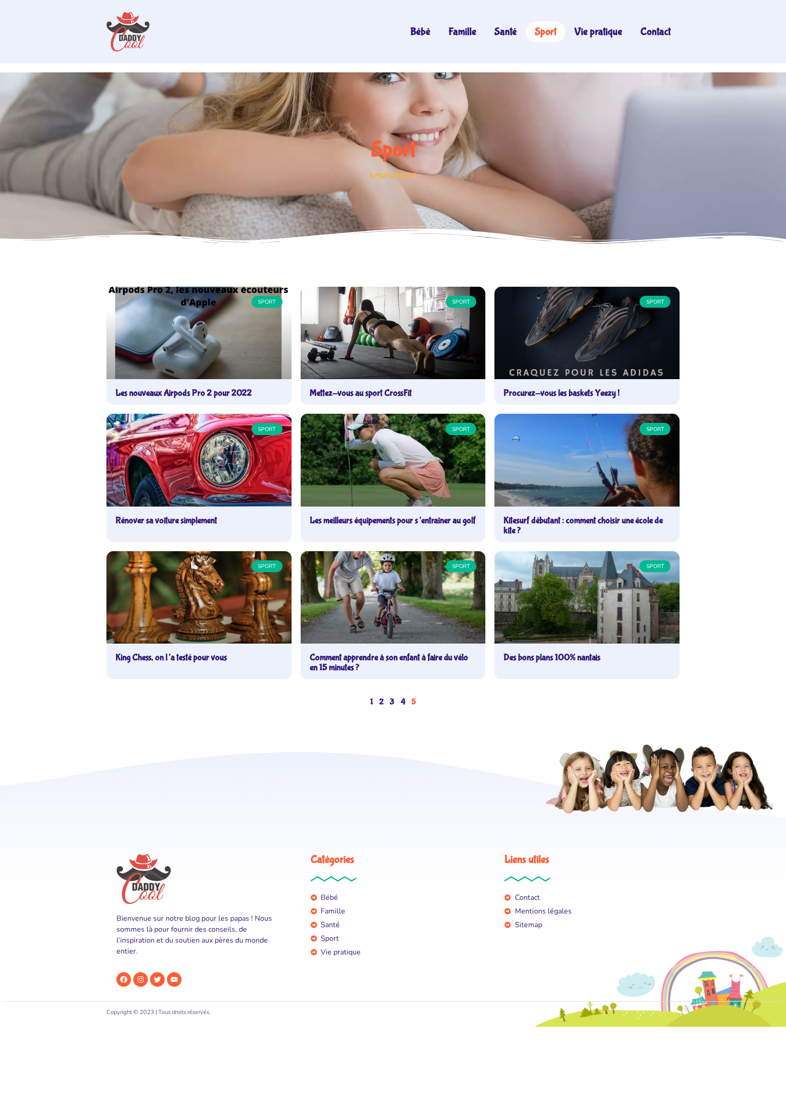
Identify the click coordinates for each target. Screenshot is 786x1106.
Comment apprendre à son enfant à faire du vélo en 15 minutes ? (389, 662)
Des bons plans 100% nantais (552, 657)
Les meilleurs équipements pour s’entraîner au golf (393, 520)
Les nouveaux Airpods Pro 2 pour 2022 (184, 393)
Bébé (420, 31)
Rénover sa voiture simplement (166, 520)
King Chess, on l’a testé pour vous (171, 657)
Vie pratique (598, 31)
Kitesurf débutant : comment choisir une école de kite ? (583, 525)
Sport (545, 31)
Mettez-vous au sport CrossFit (361, 393)
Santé (505, 31)
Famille (462, 31)
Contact (655, 31)
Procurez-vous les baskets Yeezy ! (562, 393)
